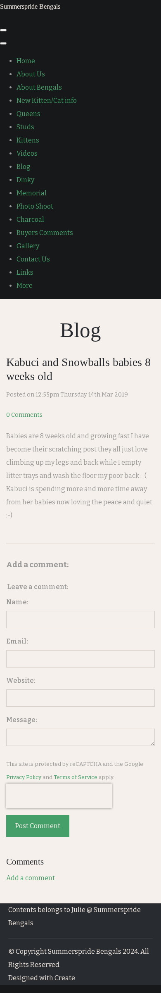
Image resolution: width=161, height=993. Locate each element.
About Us (31, 74)
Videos (27, 153)
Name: (17, 602)
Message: (21, 720)
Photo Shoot (35, 206)
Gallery (28, 246)
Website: (21, 680)
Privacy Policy (23, 777)
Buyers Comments (45, 233)
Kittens (28, 140)
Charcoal (30, 219)
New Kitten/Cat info (47, 101)
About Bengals (39, 87)
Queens (28, 114)
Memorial (32, 193)
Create (64, 978)
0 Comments (24, 414)
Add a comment (30, 878)
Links (25, 272)
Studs (25, 127)
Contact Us (33, 259)
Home (26, 61)
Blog (24, 167)
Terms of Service (75, 777)
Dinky (25, 180)
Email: (17, 641)
